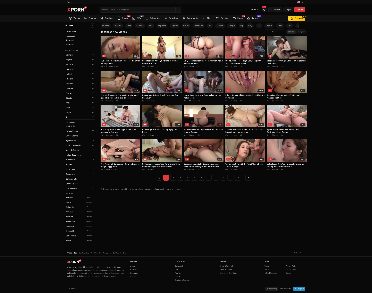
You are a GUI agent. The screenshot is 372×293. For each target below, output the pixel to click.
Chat (176, 269)
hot (210, 25)
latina (280, 25)
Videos (132, 266)
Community (179, 266)
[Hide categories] (93, 25)
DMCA (266, 269)
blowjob (220, 25)
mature (186, 25)
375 (237, 177)
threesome (198, 25)
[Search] (178, 9)
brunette (105, 25)
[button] (305, 26)
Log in (288, 9)
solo (289, 25)
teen (151, 25)
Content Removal (226, 266)
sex (259, 25)
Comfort (291, 32)
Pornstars (70, 44)
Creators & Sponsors (182, 280)
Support (289, 273)
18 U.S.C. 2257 (291, 269)
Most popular (71, 36)
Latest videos (71, 31)
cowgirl (232, 25)
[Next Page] (248, 178)
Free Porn (70, 2)
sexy (250, 25)
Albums (133, 276)
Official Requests (270, 273)
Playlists (178, 273)
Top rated (70, 40)
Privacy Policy (291, 266)
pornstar (118, 25)
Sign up (299, 9)
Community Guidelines (228, 273)
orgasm (269, 25)
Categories (134, 273)
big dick (174, 25)
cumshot (139, 25)
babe (129, 25)
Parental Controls (226, 269)
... (230, 177)
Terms (266, 266)
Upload (177, 276)
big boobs (162, 25)
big (241, 25)
